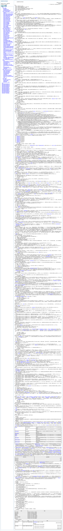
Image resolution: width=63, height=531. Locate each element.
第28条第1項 (18, 224)
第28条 (59, 422)
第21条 (59, 280)
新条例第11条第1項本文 (53, 450)
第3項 (39, 396)
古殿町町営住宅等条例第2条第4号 (31, 422)
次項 (28, 151)
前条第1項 (33, 307)
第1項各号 (19, 160)
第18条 (46, 396)
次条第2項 (28, 189)
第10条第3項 (28, 168)
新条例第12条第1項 (51, 448)
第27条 (56, 396)
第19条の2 (48, 396)
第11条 (44, 422)
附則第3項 (47, 447)
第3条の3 (53, 98)
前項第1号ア (18, 136)
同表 (19, 425)
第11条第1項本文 (40, 466)
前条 (56, 98)
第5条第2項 (23, 470)
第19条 (52, 422)
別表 (25, 29)
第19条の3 (52, 396)
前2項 (28, 296)
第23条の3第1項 (17, 441)
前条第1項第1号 (32, 145)
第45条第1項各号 (23, 361)
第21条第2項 (17, 437)
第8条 (20, 396)
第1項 (29, 184)
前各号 (18, 156)
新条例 (32, 448)
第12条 (27, 396)
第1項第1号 (23, 186)
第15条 (48, 422)
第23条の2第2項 (17, 439)
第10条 (24, 396)
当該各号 (36, 17)
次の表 (43, 451)
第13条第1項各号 (20, 222)
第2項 (38, 184)
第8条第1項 (33, 397)
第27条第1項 (22, 215)
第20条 (16, 435)
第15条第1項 (18, 180)
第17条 (43, 396)
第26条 (55, 422)
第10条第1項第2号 (20, 399)
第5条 (42, 422)
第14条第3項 (22, 270)
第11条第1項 (32, 260)
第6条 (18, 396)
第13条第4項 (17, 433)
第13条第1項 (17, 270)
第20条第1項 (35, 476)
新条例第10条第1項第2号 (39, 445)
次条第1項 (27, 191)
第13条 (19, 450)
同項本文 (46, 193)
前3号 (19, 206)
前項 (16, 80)
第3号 (37, 145)
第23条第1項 (23, 284)
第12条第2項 (49, 254)
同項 (58, 181)
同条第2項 (47, 397)
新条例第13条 (50, 452)
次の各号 (24, 17)
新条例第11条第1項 (18, 447)
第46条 (22, 362)
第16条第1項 (35, 396)
